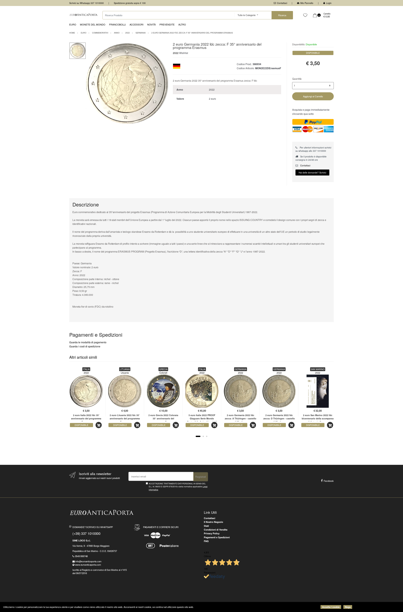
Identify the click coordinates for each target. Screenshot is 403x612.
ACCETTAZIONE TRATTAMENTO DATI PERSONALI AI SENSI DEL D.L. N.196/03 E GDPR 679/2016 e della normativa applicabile (178, 486)
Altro (182, 24)
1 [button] (198, 436)
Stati (206, 526)
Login (329, 3)
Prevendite (167, 24)
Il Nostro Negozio (213, 522)
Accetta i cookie (331, 607)
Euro (72, 24)
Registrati (200, 476)
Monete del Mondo (92, 24)
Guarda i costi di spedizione (84, 346)
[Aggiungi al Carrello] (99, 425)
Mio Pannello (306, 3)
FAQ (206, 541)
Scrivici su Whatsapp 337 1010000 (86, 3)
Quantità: (297, 79)
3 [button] (206, 436)
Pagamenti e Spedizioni (217, 537)
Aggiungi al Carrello (313, 96)
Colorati (163, 372)
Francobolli (117, 24)
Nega (348, 607)
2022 (176, 53)
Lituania (125, 372)
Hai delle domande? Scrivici (312, 172)
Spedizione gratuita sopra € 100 (130, 3)
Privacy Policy (211, 533)
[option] (127, 83)
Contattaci (282, 3)
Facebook (329, 480)
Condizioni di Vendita (215, 529)
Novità (151, 24)
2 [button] (203, 436)
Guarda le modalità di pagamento (87, 342)
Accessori (136, 24)
